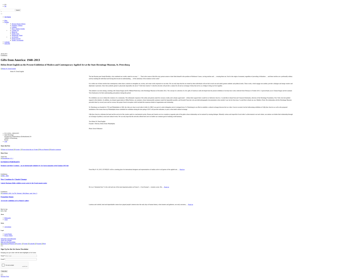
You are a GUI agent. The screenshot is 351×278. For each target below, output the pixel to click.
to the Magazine (8, 238)
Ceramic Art (15, 30)
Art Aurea (7, 17)
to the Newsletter (8, 242)
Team (6, 219)
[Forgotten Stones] (19, 193)
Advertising (7, 227)
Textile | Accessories (17, 40)
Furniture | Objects (17, 25)
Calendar (7, 42)
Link (5, 141)
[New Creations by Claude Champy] (5, 176)
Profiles (6, 22)
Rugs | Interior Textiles (18, 29)
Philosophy (7, 218)
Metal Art (14, 32)
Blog (5, 20)
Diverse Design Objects (18, 24)
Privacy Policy (8, 235)
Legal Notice (8, 234)
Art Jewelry (15, 37)
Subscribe (7, 43)
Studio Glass (15, 33)
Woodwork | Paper (17, 35)
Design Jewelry (16, 38)
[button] (3, 276)
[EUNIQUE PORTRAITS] (7, 158)
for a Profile (6, 240)
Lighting (14, 27)
